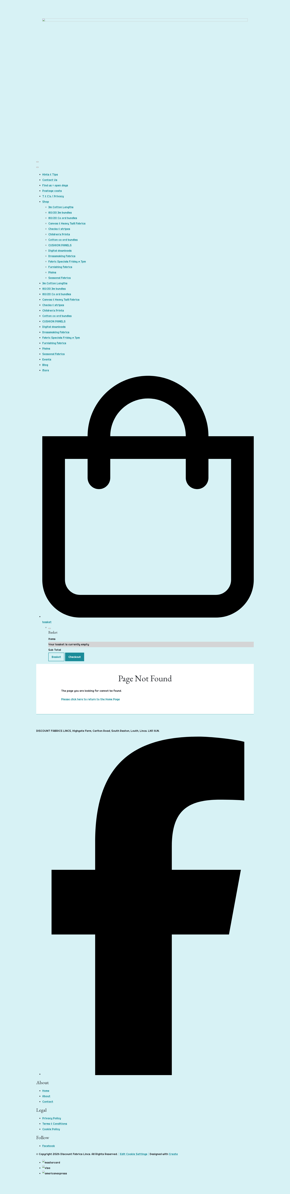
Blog (45, 365)
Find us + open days (55, 185)
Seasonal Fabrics (59, 278)
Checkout (74, 657)
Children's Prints (59, 234)
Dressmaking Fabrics (61, 256)
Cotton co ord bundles (63, 239)
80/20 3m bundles (60, 212)
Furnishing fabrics (60, 267)
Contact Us (49, 180)
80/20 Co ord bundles (62, 218)
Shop (45, 201)
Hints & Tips (50, 174)
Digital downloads (60, 250)
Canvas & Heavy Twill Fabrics (66, 223)
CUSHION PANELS (60, 245)
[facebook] (148, 1074)
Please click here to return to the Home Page (90, 699)
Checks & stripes (59, 229)
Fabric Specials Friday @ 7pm (67, 261)
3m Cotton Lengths (60, 207)
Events (46, 359)
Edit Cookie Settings (133, 1154)
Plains (52, 272)
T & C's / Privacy (53, 196)
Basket (56, 657)
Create (173, 1154)
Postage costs (52, 191)
